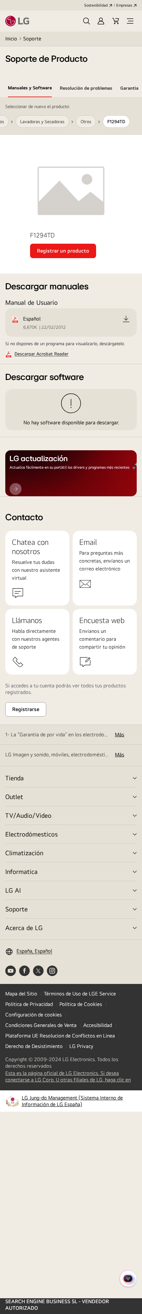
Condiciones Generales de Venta (41, 1025)
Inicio (11, 38)
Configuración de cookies (33, 1015)
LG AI (13, 890)
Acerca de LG (24, 927)
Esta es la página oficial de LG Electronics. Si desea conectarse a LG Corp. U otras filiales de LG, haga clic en (71, 1076)
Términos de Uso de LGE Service (80, 994)
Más (119, 734)
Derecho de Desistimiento (34, 1046)
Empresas (124, 5)
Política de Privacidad (29, 1004)
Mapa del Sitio (21, 994)
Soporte (32, 38)
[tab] (30, 89)
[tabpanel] (71, 297)
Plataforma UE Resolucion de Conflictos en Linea (60, 1036)
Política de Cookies (80, 1004)
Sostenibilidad (96, 5)
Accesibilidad (97, 1025)
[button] (86, 21)
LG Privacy (81, 1046)
